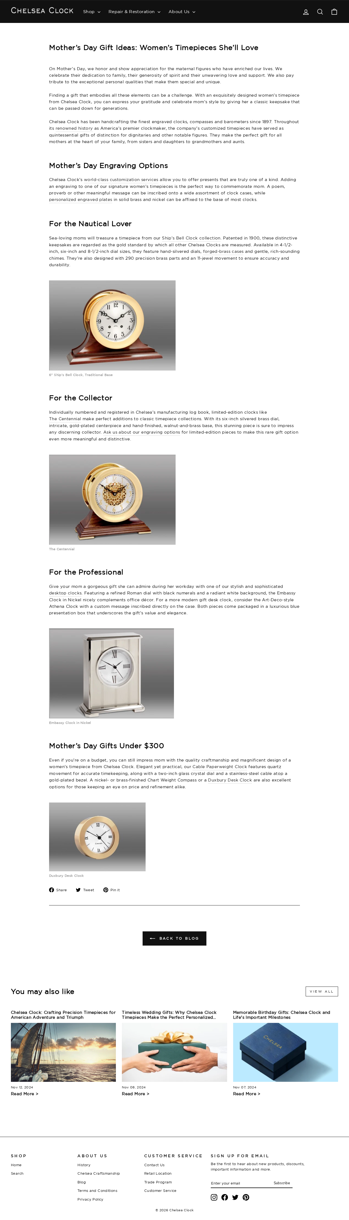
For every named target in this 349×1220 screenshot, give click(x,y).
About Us (180, 11)
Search (17, 1173)
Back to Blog (178, 938)
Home (16, 1165)
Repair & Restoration (132, 11)
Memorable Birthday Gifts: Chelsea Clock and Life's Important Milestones (281, 1015)
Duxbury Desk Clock (230, 780)
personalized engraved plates (80, 199)
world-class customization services (121, 179)
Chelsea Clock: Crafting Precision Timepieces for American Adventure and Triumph (63, 1015)
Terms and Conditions (97, 1190)
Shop (89, 11)
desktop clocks (65, 593)
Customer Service (160, 1190)
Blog (81, 1182)
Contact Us (154, 1165)
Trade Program (158, 1182)
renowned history (74, 128)
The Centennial (65, 418)
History (84, 1165)
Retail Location (158, 1173)
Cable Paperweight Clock (219, 766)
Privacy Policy (90, 1199)
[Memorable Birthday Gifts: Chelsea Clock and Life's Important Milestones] (285, 1052)
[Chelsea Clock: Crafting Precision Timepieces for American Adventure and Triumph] (63, 1052)
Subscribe (282, 1183)
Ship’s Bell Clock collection (191, 238)
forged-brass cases (223, 251)
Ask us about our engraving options (141, 432)
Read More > (24, 1093)
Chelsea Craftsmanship (98, 1173)
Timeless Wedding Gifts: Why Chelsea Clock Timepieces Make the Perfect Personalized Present (169, 1015)
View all (322, 991)
